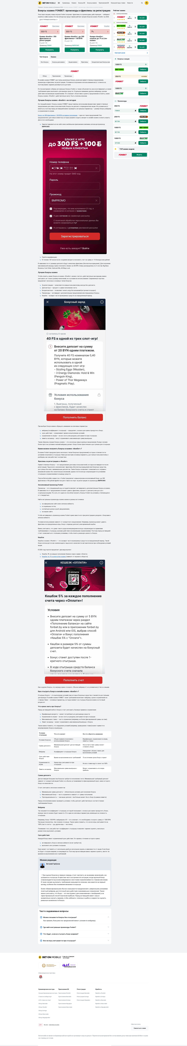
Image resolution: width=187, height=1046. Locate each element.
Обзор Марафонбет (44, 1017)
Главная (40, 7)
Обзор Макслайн (43, 1014)
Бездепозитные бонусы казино (102, 62)
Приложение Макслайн (65, 1007)
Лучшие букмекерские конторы (47, 993)
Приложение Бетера (64, 1000)
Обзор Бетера (42, 1010)
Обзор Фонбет (42, 1007)
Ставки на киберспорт (45, 996)
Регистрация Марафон (83, 1000)
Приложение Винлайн (64, 996)
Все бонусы (44, 62)
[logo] (47, 3)
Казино (74, 3)
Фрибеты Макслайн (101, 1003)
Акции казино (73, 62)
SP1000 (117, 143)
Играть (139, 155)
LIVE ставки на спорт (44, 1000)
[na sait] (142, 18)
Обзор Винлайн (43, 1003)
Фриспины (84, 62)
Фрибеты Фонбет (100, 993)
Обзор (45, 76)
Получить (49, 50)
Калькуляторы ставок (118, 3)
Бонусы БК (81, 3)
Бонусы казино (92, 3)
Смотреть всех (120, 53)
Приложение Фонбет (64, 993)
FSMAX (49, 45)
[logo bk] (119, 69)
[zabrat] (143, 111)
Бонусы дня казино (58, 62)
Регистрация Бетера (83, 996)
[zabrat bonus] (143, 69)
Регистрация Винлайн (83, 993)
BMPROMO (75, 45)
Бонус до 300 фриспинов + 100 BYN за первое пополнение (57, 115)
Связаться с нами (140, 1028)
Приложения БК (104, 3)
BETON (117, 121)
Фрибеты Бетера (100, 996)
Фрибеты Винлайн (100, 1000)
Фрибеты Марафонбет (102, 1007)
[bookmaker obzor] (135, 18)
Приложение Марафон (65, 1003)
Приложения (56, 76)
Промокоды (68, 76)
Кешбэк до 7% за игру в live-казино (54, 556)
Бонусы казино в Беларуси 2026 (53, 7)
